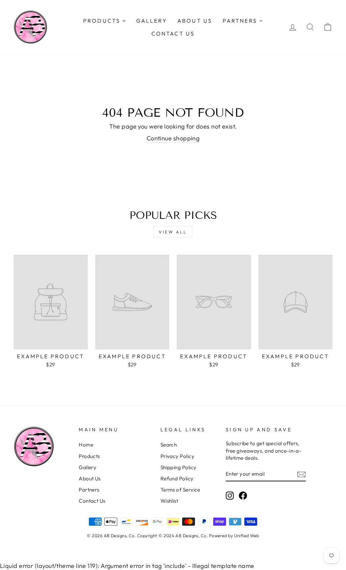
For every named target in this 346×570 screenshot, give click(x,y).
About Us (90, 478)
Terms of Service (180, 489)
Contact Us (92, 501)
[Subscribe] (301, 474)
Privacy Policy (177, 456)
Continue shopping (173, 138)
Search (168, 444)
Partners (89, 489)
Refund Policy (177, 478)
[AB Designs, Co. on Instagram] (230, 496)
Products (89, 456)
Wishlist (169, 501)
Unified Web (246, 535)
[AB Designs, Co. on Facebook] (243, 496)
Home (86, 444)
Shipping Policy (178, 467)
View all (173, 231)
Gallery (87, 467)
